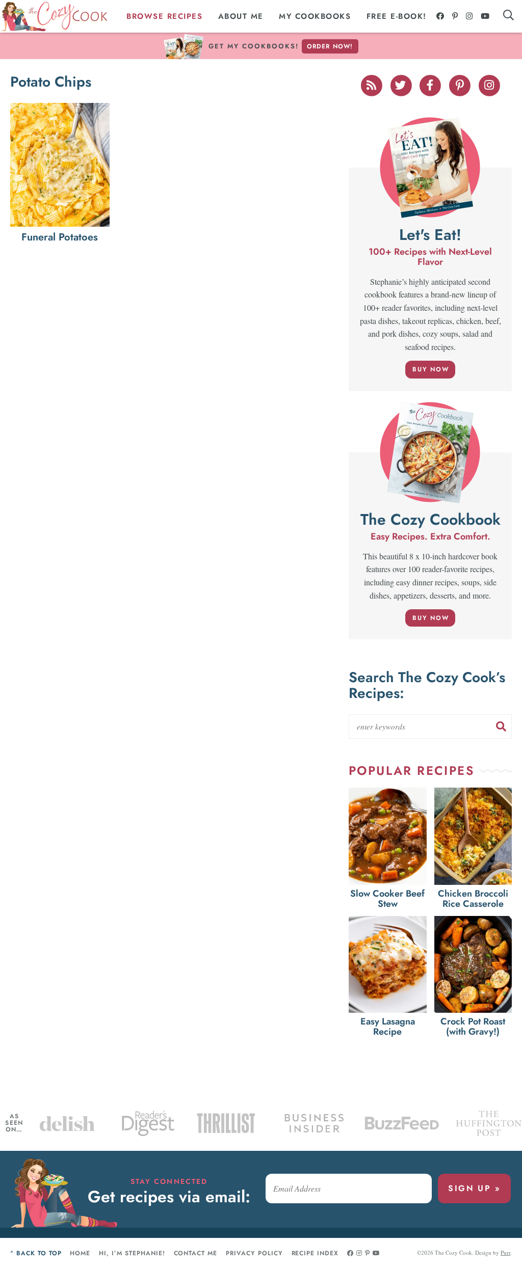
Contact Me (196, 1253)
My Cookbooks (315, 16)
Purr (505, 1252)
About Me (241, 16)
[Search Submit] (501, 726)
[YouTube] (485, 16)
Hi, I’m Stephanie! (132, 1253)
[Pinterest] (455, 16)
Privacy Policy (254, 1253)
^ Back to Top (35, 1253)
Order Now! (330, 46)
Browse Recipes (164, 16)
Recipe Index (315, 1253)
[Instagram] (470, 16)
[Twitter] (401, 84)
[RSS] (372, 84)
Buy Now (430, 369)
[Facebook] (440, 16)
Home (80, 1253)
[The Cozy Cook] (54, 17)
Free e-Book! (397, 16)
